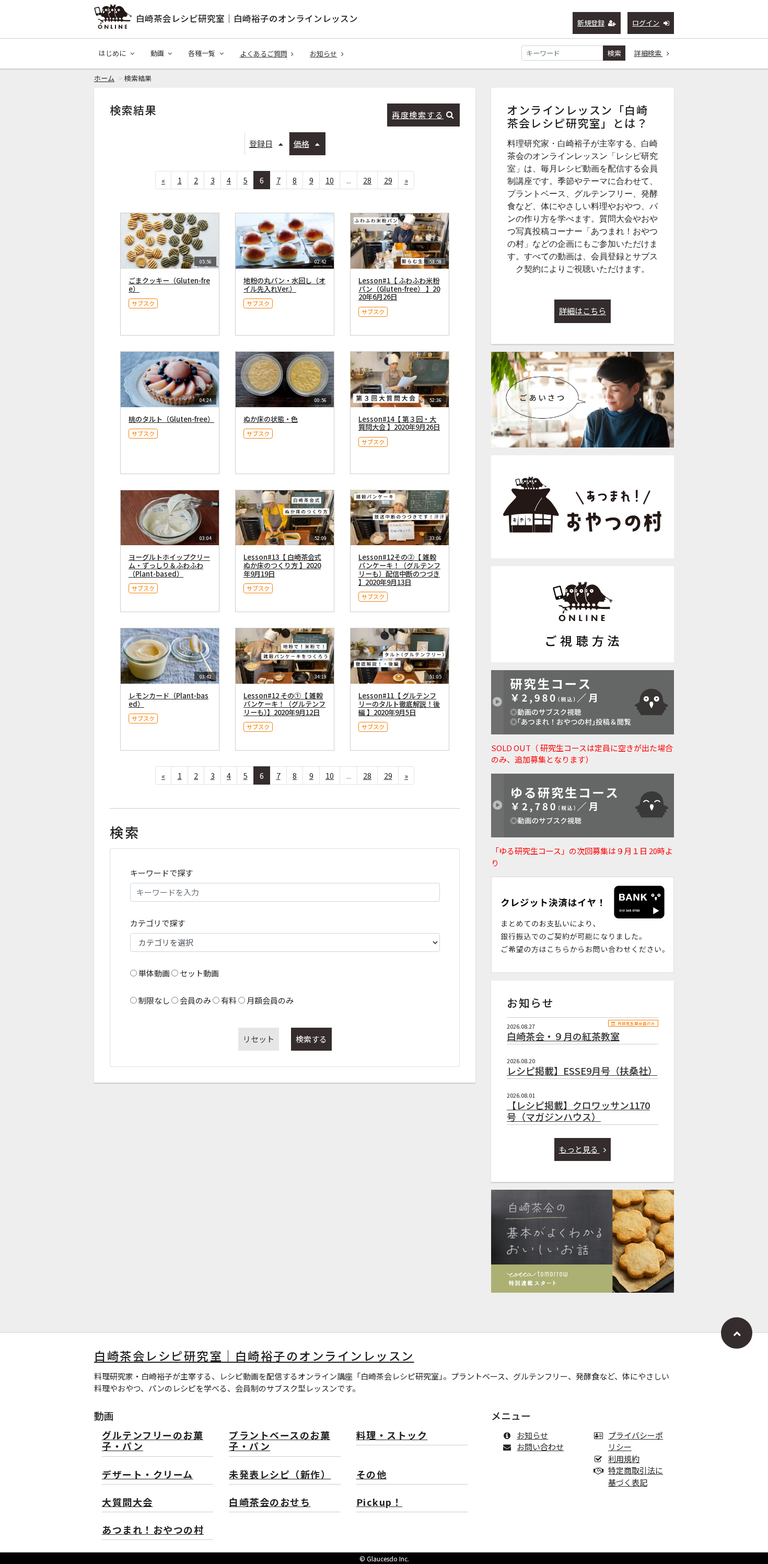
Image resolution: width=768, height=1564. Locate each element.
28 (367, 180)
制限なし (154, 1000)
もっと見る (579, 1149)
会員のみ (195, 1000)
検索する (311, 1038)
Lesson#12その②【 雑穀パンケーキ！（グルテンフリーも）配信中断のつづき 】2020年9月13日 (399, 569)
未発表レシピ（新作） (280, 1475)
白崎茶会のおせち (269, 1503)
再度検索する (418, 114)
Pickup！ (379, 1503)
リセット (258, 1038)
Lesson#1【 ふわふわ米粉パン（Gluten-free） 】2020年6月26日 (399, 288)
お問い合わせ (540, 1446)
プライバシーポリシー (635, 1441)
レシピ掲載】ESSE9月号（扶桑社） (582, 1070)
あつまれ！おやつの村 (153, 1530)
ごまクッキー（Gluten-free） (169, 284)
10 (329, 180)
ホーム (104, 78)
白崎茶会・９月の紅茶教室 (563, 1036)
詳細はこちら (582, 310)
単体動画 (154, 973)
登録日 (261, 143)
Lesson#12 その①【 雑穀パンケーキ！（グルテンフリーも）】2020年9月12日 (284, 704)
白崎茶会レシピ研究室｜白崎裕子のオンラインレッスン (247, 18)
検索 (614, 53)
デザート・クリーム (147, 1475)
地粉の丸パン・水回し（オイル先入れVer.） (284, 284)
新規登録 (590, 23)
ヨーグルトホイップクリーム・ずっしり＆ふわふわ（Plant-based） (169, 565)
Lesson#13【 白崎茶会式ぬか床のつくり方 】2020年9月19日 (282, 565)
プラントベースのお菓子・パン (279, 1441)
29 (388, 180)
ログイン (645, 23)
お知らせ (323, 54)
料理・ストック (392, 1436)
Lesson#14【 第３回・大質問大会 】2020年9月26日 (399, 423)
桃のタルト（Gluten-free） (171, 419)
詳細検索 (648, 53)
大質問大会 (127, 1503)
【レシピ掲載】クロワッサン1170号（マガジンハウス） (578, 1110)
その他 (371, 1475)
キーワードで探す (161, 872)
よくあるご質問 (263, 54)
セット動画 (199, 973)
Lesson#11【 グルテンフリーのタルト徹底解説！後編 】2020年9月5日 (399, 704)
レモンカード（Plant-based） (168, 700)
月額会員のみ (270, 1000)
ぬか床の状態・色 (270, 419)
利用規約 (623, 1458)
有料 (229, 1000)
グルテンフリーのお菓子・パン (152, 1441)
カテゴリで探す (157, 922)
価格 (301, 143)
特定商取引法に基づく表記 (635, 1476)
